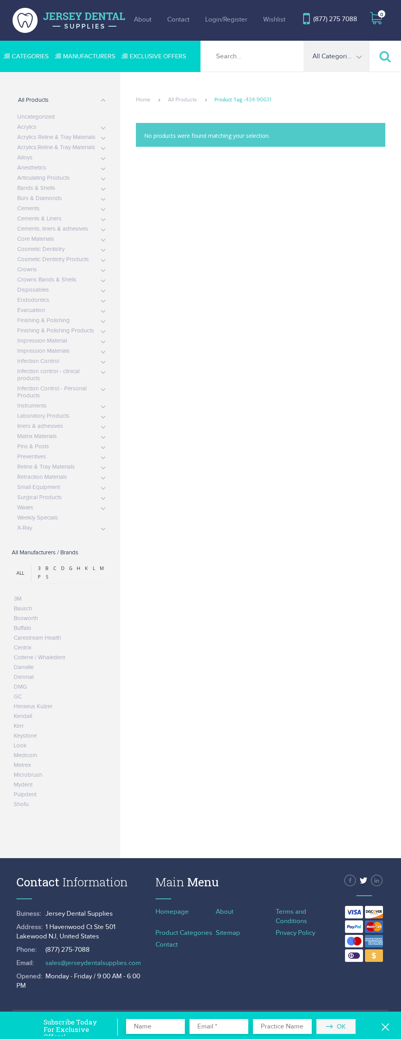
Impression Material (42, 340)
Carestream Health (37, 638)
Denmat (24, 677)
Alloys (25, 157)
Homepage (172, 912)
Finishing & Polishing (43, 320)
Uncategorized (36, 117)
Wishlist (274, 19)
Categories (30, 56)
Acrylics (26, 127)
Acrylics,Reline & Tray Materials (56, 147)
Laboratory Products (43, 416)
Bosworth (26, 618)
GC (18, 696)
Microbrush (28, 775)
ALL (20, 573)
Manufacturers (89, 56)
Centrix (22, 647)
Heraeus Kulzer (33, 706)
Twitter (363, 880)
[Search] (385, 56)
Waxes (25, 507)
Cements (28, 208)
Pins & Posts (33, 446)
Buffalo (22, 628)
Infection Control (38, 361)
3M (18, 598)
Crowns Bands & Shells (46, 279)
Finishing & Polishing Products (55, 330)
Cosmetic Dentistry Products (53, 259)
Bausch (23, 608)
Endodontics (33, 300)
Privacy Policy (295, 933)
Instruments (32, 405)
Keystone (25, 735)
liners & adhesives (40, 426)
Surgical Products (39, 497)
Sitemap (228, 933)
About (143, 19)
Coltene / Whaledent (39, 657)
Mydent (23, 784)
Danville (24, 667)
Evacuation (31, 310)
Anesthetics (31, 167)
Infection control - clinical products (48, 375)
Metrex (22, 765)
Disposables (33, 290)
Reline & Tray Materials (46, 467)
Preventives (31, 456)
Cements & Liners (39, 218)
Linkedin (377, 880)
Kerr (19, 726)
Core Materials (35, 239)
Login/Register (226, 19)
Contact (178, 19)
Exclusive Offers (158, 56)
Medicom (25, 755)
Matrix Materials (37, 436)
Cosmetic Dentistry (41, 249)
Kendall (23, 716)
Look (20, 745)
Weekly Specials (37, 517)
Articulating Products (43, 178)
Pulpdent (25, 794)
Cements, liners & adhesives (52, 228)
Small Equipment (38, 487)
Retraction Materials (42, 477)
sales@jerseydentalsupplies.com (93, 963)
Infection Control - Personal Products (52, 392)
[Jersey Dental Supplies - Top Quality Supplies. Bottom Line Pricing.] (69, 20)
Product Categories (183, 933)
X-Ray (24, 528)
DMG (20, 687)
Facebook (350, 880)
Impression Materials (43, 351)
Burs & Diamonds (39, 198)
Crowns (27, 269)
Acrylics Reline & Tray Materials (56, 137)
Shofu (21, 804)
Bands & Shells (36, 188)
